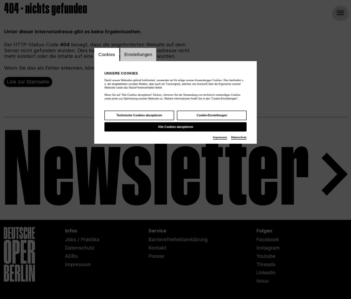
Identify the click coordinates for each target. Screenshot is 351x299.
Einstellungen (138, 54)
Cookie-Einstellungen (212, 115)
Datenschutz (239, 137)
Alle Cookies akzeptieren (175, 126)
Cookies (106, 54)
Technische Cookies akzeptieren (139, 115)
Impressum (220, 137)
